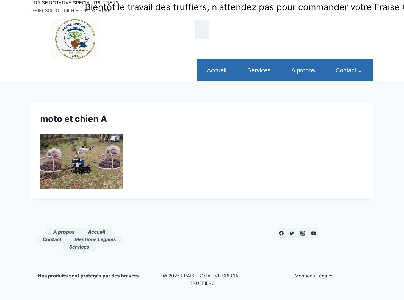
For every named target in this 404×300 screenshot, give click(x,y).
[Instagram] (303, 233)
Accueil (216, 70)
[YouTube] (313, 233)
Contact (52, 239)
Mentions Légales (95, 239)
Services (258, 70)
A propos (303, 70)
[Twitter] (292, 233)
